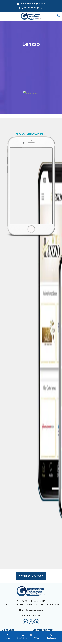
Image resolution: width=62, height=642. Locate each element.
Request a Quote (31, 576)
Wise (36, 638)
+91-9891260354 (32, 8)
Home (7, 638)
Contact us (51, 638)
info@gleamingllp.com (32, 3)
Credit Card (22, 638)
